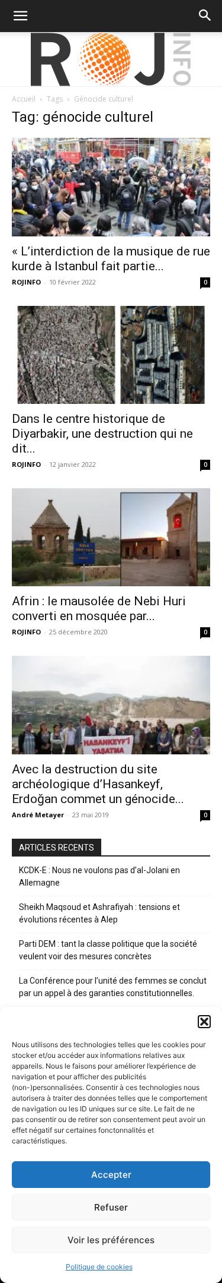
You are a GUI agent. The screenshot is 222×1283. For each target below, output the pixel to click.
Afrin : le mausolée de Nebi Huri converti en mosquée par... (99, 608)
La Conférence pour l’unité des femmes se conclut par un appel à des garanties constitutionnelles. (113, 987)
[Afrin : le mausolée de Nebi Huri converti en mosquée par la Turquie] (111, 537)
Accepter (111, 1174)
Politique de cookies (99, 1266)
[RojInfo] (111, 59)
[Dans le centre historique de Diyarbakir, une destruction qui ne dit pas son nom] (111, 355)
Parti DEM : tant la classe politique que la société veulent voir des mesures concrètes (108, 950)
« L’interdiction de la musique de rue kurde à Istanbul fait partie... (111, 258)
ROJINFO (26, 281)
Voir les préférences (111, 1240)
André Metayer (38, 814)
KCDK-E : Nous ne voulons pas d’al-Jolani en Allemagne (99, 876)
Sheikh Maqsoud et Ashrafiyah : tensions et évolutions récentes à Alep (99, 913)
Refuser (111, 1207)
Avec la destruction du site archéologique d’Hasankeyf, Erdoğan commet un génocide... (98, 784)
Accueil (24, 99)
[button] (204, 1022)
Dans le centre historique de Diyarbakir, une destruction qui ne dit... (102, 434)
